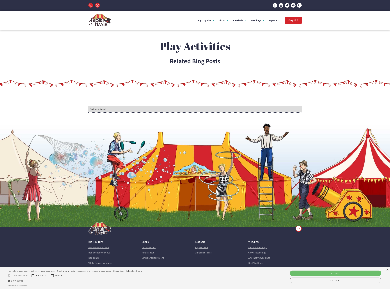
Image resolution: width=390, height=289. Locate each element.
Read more (137, 271)
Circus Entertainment (153, 257)
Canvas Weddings (257, 252)
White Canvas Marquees (100, 262)
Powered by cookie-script (17, 286)
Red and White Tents (98, 247)
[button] (206, 20)
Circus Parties (149, 247)
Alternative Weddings (259, 257)
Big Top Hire (201, 247)
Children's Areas (203, 252)
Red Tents (93, 257)
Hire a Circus (148, 252)
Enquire (293, 20)
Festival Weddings (257, 247)
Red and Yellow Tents (99, 252)
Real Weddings (255, 262)
